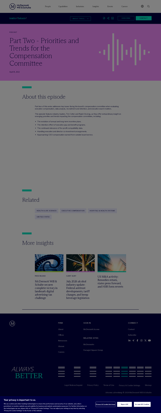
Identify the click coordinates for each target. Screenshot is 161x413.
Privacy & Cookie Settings (105, 404)
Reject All (124, 404)
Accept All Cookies (142, 404)
